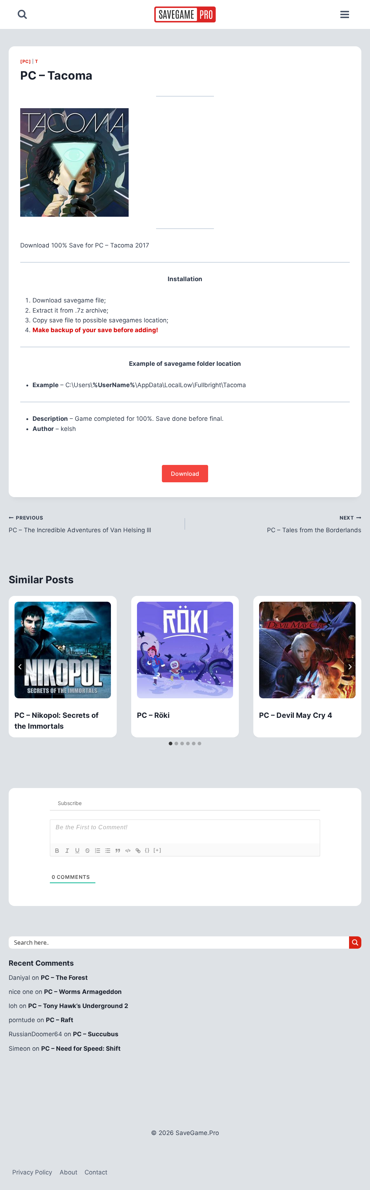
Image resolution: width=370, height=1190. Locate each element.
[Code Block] (128, 850)
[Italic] (67, 850)
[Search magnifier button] (355, 942)
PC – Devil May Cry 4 (295, 715)
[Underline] (77, 850)
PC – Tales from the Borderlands (314, 524)
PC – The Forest (64, 977)
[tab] (170, 743)
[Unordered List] (108, 850)
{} (147, 850)
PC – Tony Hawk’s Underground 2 (78, 1005)
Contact (96, 1172)
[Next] (350, 667)
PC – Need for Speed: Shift (81, 1048)
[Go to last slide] (20, 667)
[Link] (138, 850)
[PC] (25, 61)
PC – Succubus (96, 1034)
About (68, 1172)
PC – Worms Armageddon (83, 991)
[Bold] (57, 850)
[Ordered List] (97, 850)
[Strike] (87, 850)
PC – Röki (153, 715)
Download (185, 473)
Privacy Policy (32, 1172)
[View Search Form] (22, 14)
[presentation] (63, 650)
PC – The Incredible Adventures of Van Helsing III (80, 524)
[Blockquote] (118, 850)
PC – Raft (59, 1020)
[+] (158, 850)
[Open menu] (344, 14)
